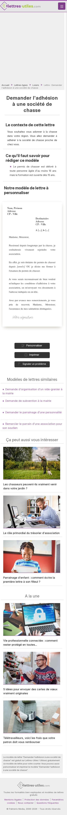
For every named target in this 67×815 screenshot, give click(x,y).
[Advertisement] (33, 48)
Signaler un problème (34, 363)
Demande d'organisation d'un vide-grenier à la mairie (32, 391)
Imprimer (34, 354)
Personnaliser (34, 345)
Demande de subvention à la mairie (28, 400)
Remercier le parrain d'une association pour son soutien (32, 425)
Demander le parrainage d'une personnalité (33, 412)
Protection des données (37, 799)
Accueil (5, 85)
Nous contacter (26, 803)
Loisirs (36, 85)
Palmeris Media (17, 809)
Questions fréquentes (48, 803)
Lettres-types (21, 85)
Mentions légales (13, 799)
